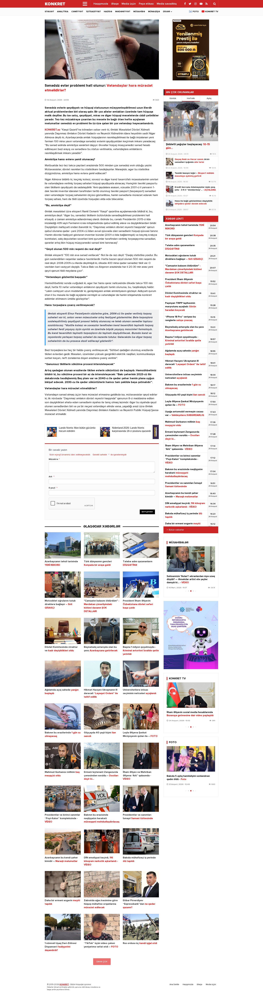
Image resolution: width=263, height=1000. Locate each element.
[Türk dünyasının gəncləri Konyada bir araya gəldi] (102, 545)
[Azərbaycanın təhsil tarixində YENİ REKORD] (63, 545)
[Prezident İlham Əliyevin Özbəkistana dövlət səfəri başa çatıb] (141, 584)
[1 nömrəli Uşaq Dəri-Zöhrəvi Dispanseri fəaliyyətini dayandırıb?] (63, 927)
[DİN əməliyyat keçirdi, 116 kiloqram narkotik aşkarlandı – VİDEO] (102, 841)
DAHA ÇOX (101, 962)
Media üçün (129, 3)
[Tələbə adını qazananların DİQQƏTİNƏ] (141, 545)
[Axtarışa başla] (214, 4)
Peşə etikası (146, 3)
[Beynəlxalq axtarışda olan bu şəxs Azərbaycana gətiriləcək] (102, 631)
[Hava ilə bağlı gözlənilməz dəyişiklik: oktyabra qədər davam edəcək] (169, 203)
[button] (211, 557)
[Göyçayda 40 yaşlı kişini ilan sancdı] (102, 716)
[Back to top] (254, 991)
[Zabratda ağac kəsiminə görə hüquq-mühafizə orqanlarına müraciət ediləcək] (102, 884)
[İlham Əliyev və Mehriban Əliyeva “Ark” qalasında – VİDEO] (141, 756)
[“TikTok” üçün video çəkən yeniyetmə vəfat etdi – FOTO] (102, 927)
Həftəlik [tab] (191, 98)
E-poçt (52, 488)
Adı (50, 477)
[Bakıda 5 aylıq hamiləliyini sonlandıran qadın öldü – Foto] (191, 759)
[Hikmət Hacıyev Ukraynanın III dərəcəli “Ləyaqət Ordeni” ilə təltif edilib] (102, 674)
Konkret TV (211, 12)
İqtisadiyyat (93, 12)
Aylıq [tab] (209, 98)
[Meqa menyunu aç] (85, 4)
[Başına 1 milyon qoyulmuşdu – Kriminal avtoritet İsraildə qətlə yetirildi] (141, 631)
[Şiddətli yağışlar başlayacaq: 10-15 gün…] (191, 121)
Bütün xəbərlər (176, 530)
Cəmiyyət (77, 12)
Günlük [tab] (172, 98)
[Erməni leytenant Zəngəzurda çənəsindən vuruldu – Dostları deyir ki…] (102, 756)
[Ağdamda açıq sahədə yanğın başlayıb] (63, 674)
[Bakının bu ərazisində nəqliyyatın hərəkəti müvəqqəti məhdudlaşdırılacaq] (102, 798)
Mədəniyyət (122, 12)
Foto (196, 12)
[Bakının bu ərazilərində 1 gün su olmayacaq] (63, 716)
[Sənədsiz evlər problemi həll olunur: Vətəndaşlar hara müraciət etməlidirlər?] (102, 49)
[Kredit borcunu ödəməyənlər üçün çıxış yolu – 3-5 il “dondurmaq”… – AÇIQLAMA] (169, 189)
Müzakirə (53, 459)
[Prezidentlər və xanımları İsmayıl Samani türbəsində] (141, 798)
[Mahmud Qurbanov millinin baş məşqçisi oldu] (63, 756)
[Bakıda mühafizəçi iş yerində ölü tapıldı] (141, 841)
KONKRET (64, 985)
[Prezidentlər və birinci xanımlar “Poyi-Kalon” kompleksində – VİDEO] (63, 798)
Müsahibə (139, 12)
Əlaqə (115, 3)
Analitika (62, 12)
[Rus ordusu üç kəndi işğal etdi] (141, 927)
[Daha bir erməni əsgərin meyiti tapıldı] (63, 884)
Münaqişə (154, 12)
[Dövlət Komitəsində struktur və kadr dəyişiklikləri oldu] (63, 631)
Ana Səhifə (174, 985)
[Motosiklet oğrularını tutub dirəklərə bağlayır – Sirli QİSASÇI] (63, 584)
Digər (166, 12)
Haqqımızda (100, 3)
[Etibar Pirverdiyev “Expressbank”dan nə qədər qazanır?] (141, 884)
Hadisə (108, 12)
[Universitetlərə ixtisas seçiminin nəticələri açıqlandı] (141, 674)
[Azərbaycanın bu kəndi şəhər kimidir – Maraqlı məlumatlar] (63, 841)
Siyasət (49, 12)
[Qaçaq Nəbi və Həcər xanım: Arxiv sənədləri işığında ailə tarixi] (169, 161)
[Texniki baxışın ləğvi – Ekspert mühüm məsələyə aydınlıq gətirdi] (169, 175)
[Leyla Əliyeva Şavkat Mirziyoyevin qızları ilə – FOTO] (141, 716)
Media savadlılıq (167, 3)
